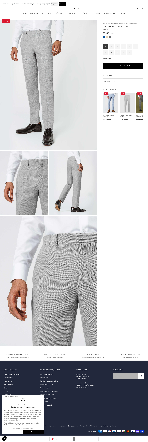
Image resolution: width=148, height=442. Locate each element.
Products (120, 23)
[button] (30, 14)
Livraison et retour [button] (110, 82)
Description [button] (107, 75)
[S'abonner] (141, 376)
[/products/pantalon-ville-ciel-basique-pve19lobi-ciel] (110, 103)
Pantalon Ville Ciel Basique (108, 116)
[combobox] (61, 439)
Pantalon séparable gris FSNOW (125, 116)
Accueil (105, 23)
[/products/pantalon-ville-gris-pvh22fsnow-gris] (127, 103)
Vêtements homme (112, 23)
